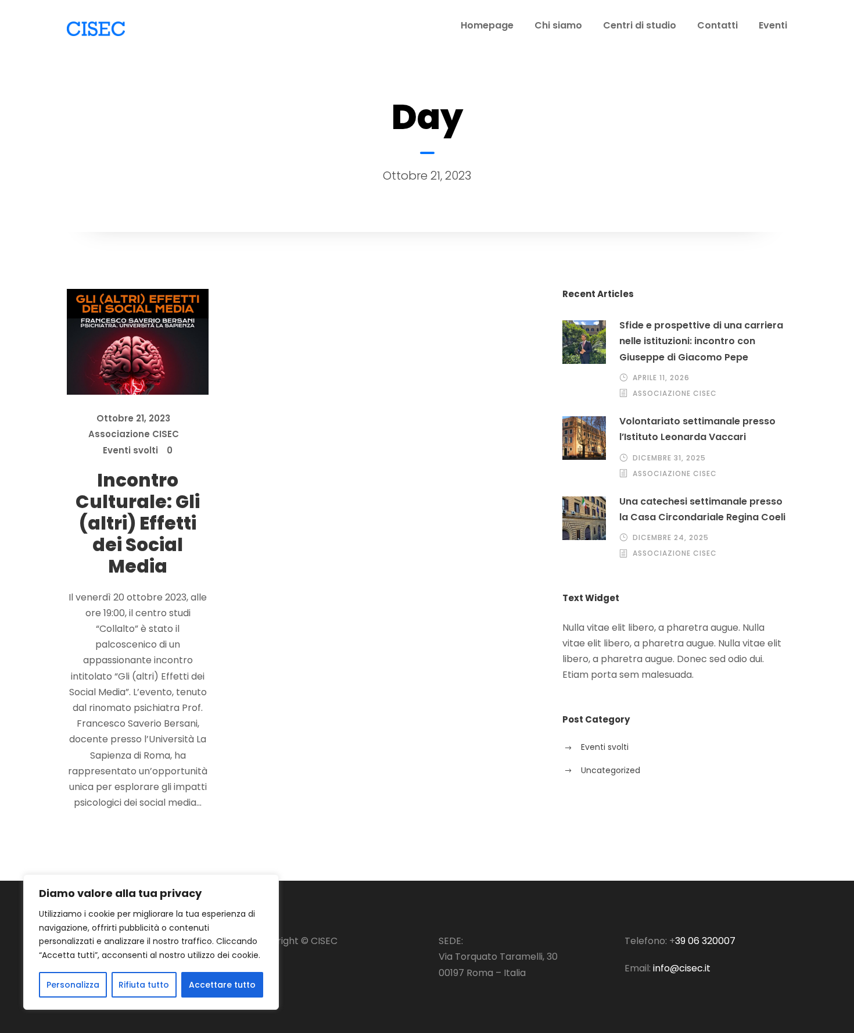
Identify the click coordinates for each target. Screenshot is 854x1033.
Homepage (487, 25)
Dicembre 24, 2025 (671, 537)
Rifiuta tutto (144, 985)
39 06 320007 (705, 941)
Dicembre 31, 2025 (669, 458)
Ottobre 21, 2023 (133, 418)
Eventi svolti (130, 450)
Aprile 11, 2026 (661, 378)
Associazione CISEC (133, 434)
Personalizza (72, 985)
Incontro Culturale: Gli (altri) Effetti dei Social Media (138, 523)
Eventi (773, 25)
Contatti (717, 25)
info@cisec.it (682, 968)
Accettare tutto (222, 985)
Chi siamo (558, 25)
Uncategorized (610, 770)
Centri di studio (639, 25)
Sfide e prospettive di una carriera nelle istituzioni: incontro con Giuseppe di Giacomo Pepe (701, 341)
